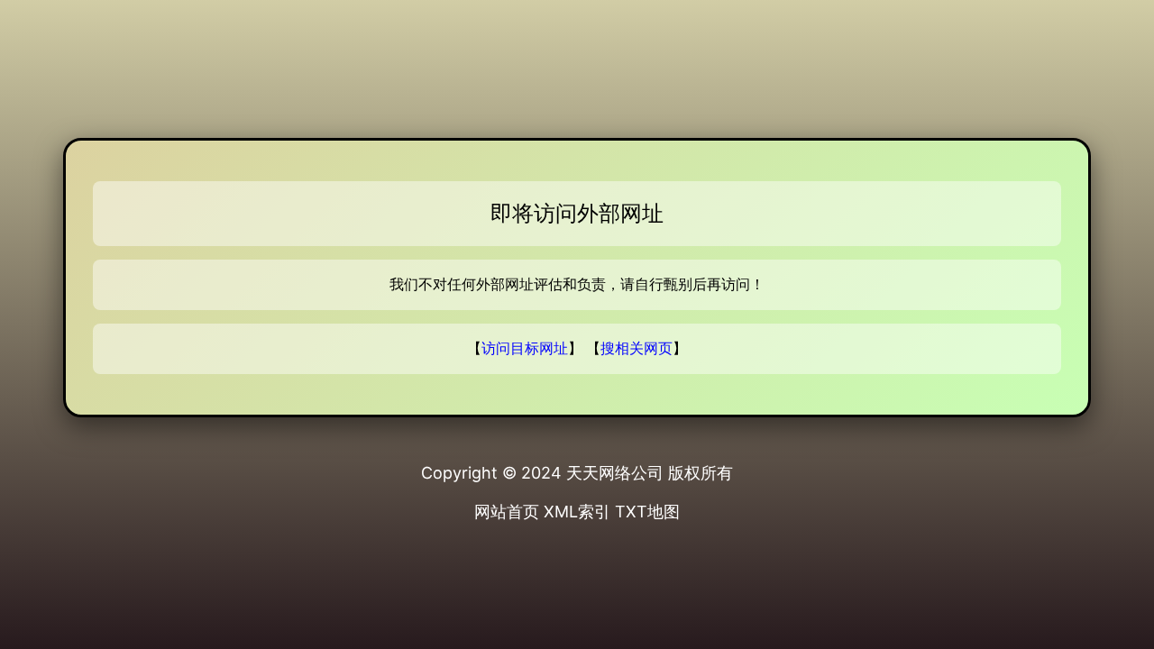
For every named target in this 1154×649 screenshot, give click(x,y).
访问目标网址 (524, 348)
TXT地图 (647, 511)
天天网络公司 (615, 472)
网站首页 (506, 511)
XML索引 (577, 511)
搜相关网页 (636, 348)
